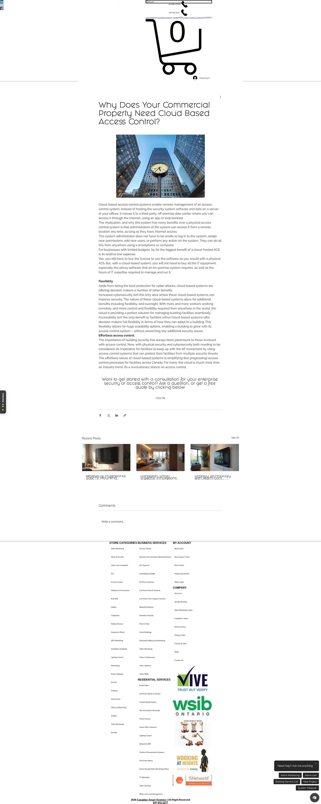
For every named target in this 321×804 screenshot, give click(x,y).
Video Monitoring (117, 724)
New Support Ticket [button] (182, 557)
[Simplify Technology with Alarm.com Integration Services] (215, 457)
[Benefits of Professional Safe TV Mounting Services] (106, 457)
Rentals (114, 732)
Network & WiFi (145, 744)
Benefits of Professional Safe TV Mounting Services (106, 477)
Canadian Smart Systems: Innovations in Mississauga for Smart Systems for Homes (158, 477)
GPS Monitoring (117, 640)
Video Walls (143, 674)
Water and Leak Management (151, 794)
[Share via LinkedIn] (116, 415)
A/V (112, 574)
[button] (179, 4)
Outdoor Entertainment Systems (151, 752)
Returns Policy (180, 627)
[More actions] (220, 97)
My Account (179, 548)
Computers (115, 615)
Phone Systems (117, 674)
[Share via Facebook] (100, 415)
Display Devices (117, 624)
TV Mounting (144, 777)
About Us (178, 593)
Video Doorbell (145, 786)
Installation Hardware (119, 649)
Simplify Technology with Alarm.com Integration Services (213, 477)
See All (235, 437)
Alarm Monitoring (117, 548)
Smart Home (116, 699)
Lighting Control (117, 657)
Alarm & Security (117, 557)
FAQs (177, 652)
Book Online (179, 565)
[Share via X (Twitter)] (108, 415)
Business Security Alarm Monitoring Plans (155, 557)
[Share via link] (124, 415)
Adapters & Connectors (120, 590)
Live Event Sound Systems (149, 590)
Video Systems (145, 666)
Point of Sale (144, 624)
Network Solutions (146, 607)
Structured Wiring (146, 761)
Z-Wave (114, 716)
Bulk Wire (114, 599)
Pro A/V (114, 682)
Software (114, 691)
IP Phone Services (146, 582)
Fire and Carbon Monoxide (149, 710)
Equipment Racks (118, 632)
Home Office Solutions (148, 727)
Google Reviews (181, 602)
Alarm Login (179, 582)
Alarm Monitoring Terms (183, 610)
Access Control (117, 582)
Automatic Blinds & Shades (149, 694)
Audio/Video (144, 685)
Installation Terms (181, 618)
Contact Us (179, 660)
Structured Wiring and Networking (152, 640)
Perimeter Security (146, 615)
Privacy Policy (180, 635)
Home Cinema (144, 719)
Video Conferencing (118, 707)
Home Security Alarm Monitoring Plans (154, 769)
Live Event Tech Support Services (152, 599)
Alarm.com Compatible (119, 565)
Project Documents (182, 574)
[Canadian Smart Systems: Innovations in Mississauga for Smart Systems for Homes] (160, 457)
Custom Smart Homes (147, 702)
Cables (113, 607)
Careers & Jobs (180, 643)
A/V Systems (144, 565)
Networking (115, 666)
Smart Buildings (145, 632)
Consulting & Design (147, 574)
